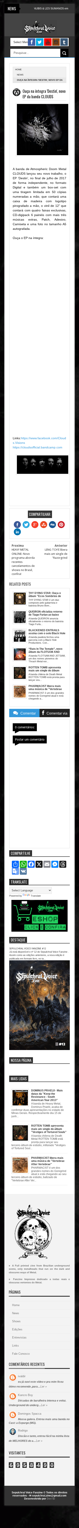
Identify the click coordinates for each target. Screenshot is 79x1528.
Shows (16, 1321)
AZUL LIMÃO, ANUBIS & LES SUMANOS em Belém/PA (39, 8)
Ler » (43, 1386)
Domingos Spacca (29, 1413)
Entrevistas (19, 1337)
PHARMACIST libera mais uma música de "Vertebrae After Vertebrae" (48, 1161)
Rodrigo (23, 1430)
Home (16, 1305)
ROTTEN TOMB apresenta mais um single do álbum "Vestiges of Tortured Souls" (48, 1129)
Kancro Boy (25, 1395)
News (20, 75)
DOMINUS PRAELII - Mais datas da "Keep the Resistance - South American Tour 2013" (47, 1095)
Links (15, 1345)
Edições (17, 1329)
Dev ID (51, 1498)
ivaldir (21, 1376)
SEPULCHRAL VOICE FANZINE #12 (27, 948)
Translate (36, 895)
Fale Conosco (21, 1353)
